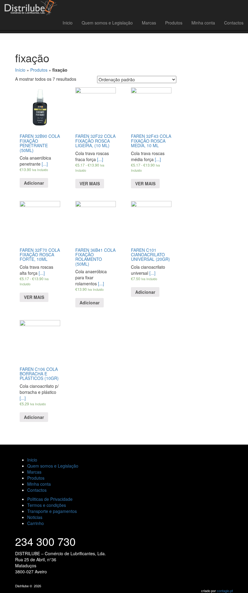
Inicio (68, 23)
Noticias (34, 517)
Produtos (173, 23)
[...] (89, 164)
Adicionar (34, 183)
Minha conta (203, 23)
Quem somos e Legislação (107, 23)
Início (20, 70)
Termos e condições (46, 505)
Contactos (233, 23)
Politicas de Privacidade (50, 499)
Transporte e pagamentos (52, 511)
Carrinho (35, 523)
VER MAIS (90, 183)
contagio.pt (225, 590)
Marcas (149, 23)
